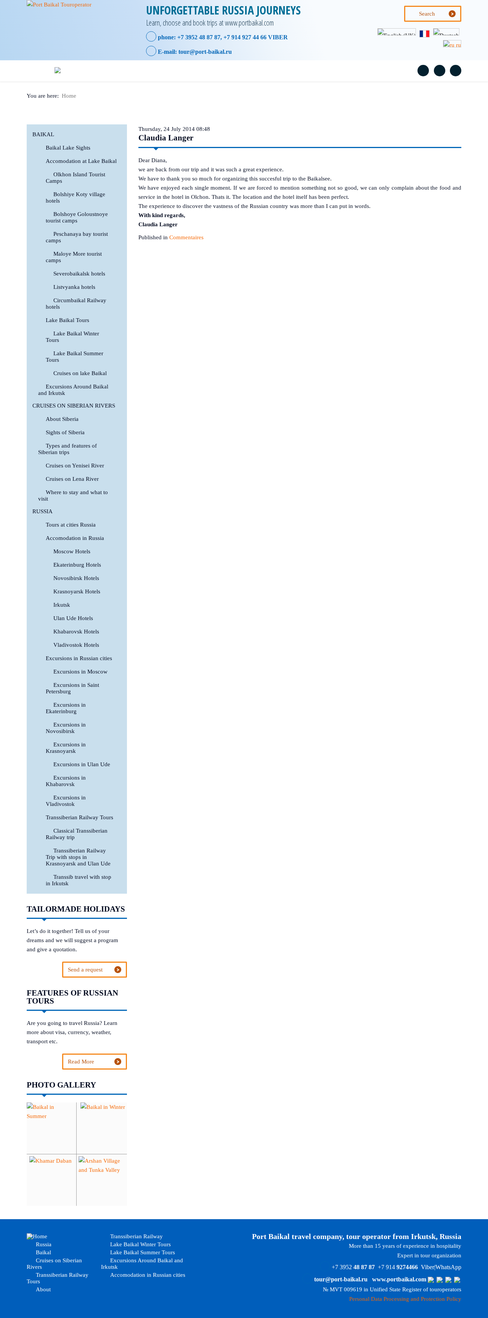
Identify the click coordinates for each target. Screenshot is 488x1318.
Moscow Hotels (71, 551)
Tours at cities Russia (71, 525)
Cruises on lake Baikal (80, 373)
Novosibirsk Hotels (76, 578)
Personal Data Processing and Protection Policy (405, 1299)
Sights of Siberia (65, 432)
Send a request (85, 970)
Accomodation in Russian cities (147, 1275)
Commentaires (186, 237)
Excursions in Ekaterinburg (66, 708)
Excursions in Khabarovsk (66, 781)
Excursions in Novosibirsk (66, 728)
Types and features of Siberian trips (67, 449)
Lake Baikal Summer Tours (142, 1252)
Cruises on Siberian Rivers (221, 71)
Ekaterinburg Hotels (77, 565)
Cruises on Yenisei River (75, 465)
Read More (81, 1062)
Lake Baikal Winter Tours (140, 1244)
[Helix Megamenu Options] (39, 70)
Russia (111, 71)
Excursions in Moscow (80, 672)
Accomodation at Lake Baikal (81, 161)
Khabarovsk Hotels (76, 631)
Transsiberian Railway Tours (315, 71)
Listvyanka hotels (74, 287)
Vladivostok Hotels (76, 645)
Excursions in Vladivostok (66, 800)
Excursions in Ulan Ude (81, 764)
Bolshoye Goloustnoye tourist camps (77, 217)
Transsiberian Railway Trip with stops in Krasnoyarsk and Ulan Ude (78, 857)
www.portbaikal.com (399, 1279)
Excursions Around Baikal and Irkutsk (142, 1263)
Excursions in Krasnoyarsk (66, 747)
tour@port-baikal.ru (205, 51)
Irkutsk (61, 605)
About (384, 71)
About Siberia (62, 419)
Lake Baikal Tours (67, 320)
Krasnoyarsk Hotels (76, 591)
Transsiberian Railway (136, 1236)
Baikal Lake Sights (68, 148)
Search (427, 14)
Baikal (154, 71)
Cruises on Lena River (72, 479)
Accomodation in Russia (75, 538)
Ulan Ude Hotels (73, 618)
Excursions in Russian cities (79, 658)
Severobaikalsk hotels (79, 274)
